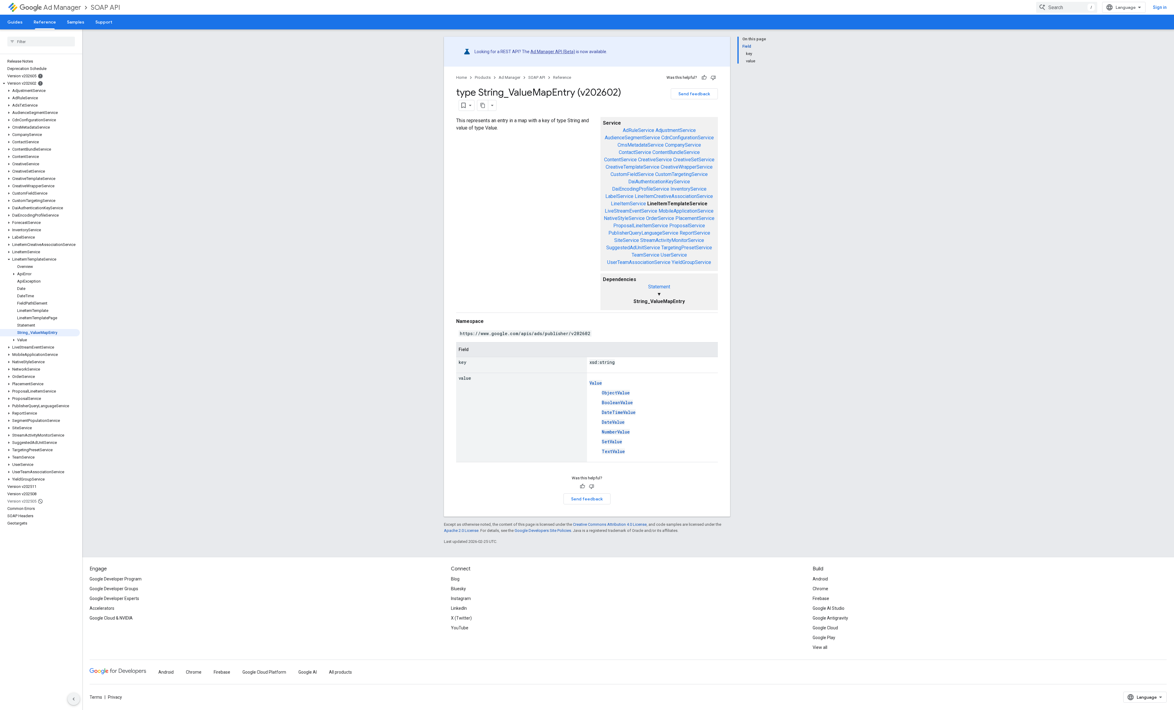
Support (103, 22)
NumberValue (616, 432)
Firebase (821, 598)
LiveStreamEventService (631, 211)
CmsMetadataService (641, 145)
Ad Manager (62, 7)
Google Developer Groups (114, 588)
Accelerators (102, 608)
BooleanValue (617, 402)
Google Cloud (825, 627)
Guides (15, 22)
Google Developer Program (116, 578)
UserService (674, 255)
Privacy (115, 697)
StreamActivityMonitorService (672, 240)
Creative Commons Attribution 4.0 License (610, 524)
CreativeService (655, 160)
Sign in (1160, 7)
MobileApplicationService (686, 211)
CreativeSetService (693, 160)
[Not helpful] (713, 77)
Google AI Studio (828, 608)
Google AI (307, 672)
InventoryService (688, 189)
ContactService (635, 152)
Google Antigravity (830, 618)
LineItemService (628, 204)
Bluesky (458, 588)
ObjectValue (616, 393)
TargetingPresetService (686, 248)
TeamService (645, 255)
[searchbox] (41, 41)
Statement (659, 287)
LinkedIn (459, 608)
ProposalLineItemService (640, 226)
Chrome (820, 588)
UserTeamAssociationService (638, 262)
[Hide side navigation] (74, 699)
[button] (40, 83)
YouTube (459, 627)
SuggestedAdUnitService (633, 248)
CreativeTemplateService (632, 167)
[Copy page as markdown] (482, 105)
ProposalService (687, 226)
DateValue (613, 422)
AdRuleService (638, 130)
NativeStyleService (624, 218)
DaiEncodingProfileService (640, 189)
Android (820, 578)
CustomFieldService (632, 174)
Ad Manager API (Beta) (552, 51)
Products (483, 77)
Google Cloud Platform (264, 672)
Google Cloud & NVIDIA (111, 618)
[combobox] (1066, 7)
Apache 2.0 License (461, 530)
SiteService (626, 240)
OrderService (660, 218)
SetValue (612, 442)
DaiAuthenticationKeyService (659, 182)
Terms (96, 697)
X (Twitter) (461, 618)
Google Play (824, 637)
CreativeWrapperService (687, 167)
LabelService (619, 196)
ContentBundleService (676, 152)
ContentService (620, 160)
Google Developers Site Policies (543, 530)
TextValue (613, 451)
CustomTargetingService (681, 174)
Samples (75, 22)
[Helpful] (704, 77)
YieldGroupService (691, 262)
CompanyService (683, 145)
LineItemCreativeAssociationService (674, 196)
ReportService (695, 233)
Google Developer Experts (114, 598)
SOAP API (105, 7)
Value (595, 383)
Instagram (461, 598)
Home (461, 77)
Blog (455, 578)
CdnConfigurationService (687, 138)
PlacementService (694, 218)
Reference (45, 22)
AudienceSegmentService (632, 138)
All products (340, 672)
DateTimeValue (619, 412)
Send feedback (694, 94)
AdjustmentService (675, 130)
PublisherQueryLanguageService (643, 233)
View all (820, 647)
